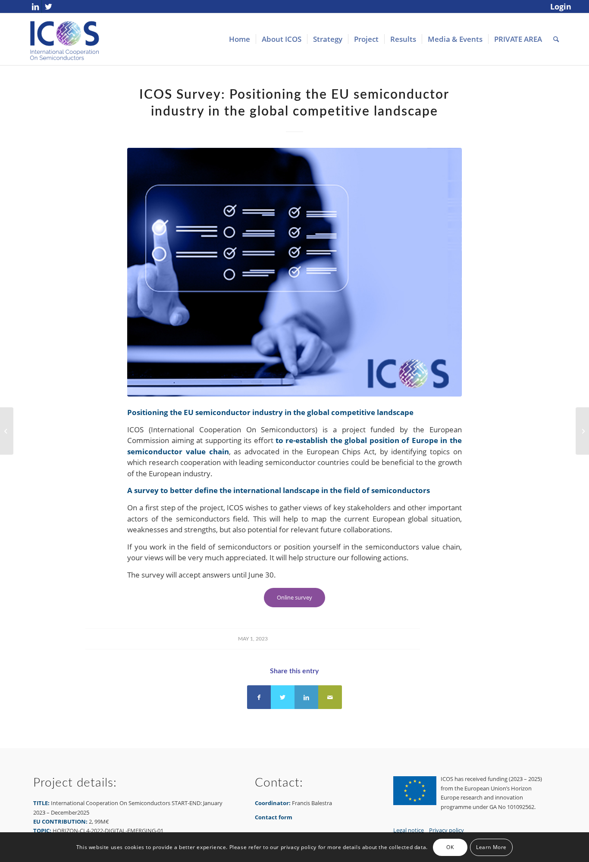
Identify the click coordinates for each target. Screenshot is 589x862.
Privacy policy (446, 830)
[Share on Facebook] (259, 697)
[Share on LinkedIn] (306, 697)
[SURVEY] (294, 272)
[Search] (556, 39)
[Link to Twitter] (48, 6)
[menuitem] (558, 7)
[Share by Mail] (330, 697)
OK (450, 847)
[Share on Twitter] (282, 697)
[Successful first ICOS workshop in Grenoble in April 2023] (582, 431)
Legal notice (408, 830)
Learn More (491, 847)
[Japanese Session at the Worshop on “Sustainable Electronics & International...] (6, 431)
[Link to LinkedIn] (35, 6)
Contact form (273, 817)
